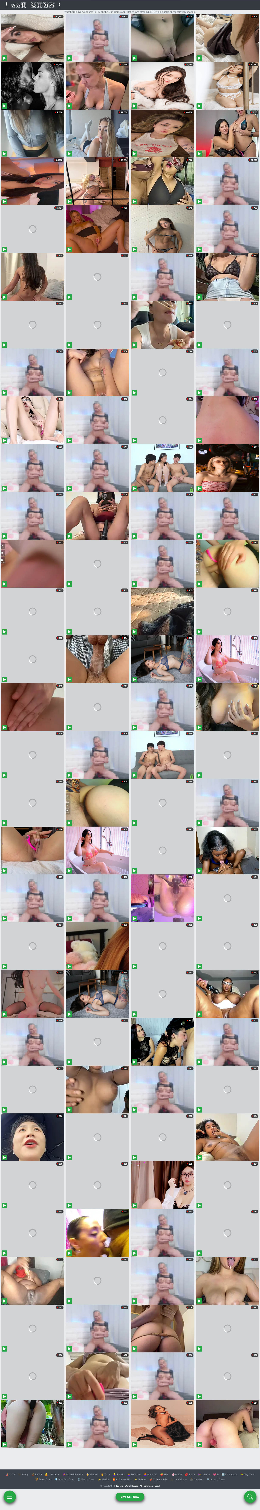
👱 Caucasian (52, 1474)
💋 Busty (190, 1474)
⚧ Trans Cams (43, 1479)
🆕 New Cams (229, 1474)
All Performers (146, 1486)
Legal (157, 1486)
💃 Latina (37, 1474)
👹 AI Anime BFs (158, 1479)
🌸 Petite (177, 1474)
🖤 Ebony (23, 1474)
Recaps (134, 1486)
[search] (250, 1497)
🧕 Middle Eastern (73, 1474)
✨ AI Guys (140, 1479)
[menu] (10, 1497)
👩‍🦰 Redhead (150, 1474)
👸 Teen (105, 1474)
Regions (119, 1486)
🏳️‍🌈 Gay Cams (247, 1474)
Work (127, 1486)
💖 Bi (216, 1474)
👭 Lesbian (204, 1474)
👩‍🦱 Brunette (134, 1474)
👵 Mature (92, 1474)
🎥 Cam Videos (179, 1479)
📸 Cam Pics (197, 1479)
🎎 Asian (10, 1474)
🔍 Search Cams (216, 1479)
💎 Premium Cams (65, 1479)
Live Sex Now (130, 1496)
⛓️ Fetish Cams (86, 1479)
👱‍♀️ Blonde (118, 1474)
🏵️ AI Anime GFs (121, 1479)
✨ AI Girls (103, 1479)
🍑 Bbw (164, 1474)
